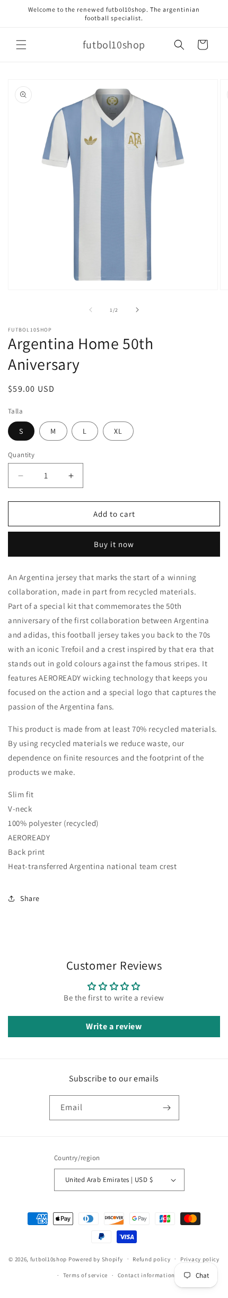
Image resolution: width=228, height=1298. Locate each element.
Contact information (146, 1275)
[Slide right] (137, 309)
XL (118, 431)
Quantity (21, 454)
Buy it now (114, 544)
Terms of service (85, 1275)
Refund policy (151, 1259)
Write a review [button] (114, 1026)
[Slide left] (90, 309)
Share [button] (30, 898)
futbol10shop (48, 1258)
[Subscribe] (167, 1107)
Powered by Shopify (95, 1258)
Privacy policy (200, 1259)
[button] (21, 44)
